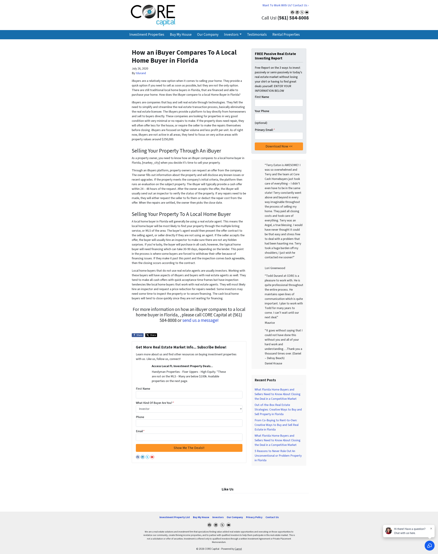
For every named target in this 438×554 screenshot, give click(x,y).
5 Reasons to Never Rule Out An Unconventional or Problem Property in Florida (278, 455)
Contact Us (272, 517)
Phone (140, 417)
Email (140, 431)
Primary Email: (265, 130)
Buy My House (181, 34)
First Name (143, 389)
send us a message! (200, 320)
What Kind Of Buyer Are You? (155, 403)
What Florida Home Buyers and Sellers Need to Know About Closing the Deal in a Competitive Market (277, 394)
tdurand (141, 73)
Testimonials (257, 34)
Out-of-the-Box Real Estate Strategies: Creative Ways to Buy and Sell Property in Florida (278, 409)
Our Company (207, 34)
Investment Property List (174, 517)
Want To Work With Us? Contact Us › (285, 5)
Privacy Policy (254, 517)
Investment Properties (146, 34)
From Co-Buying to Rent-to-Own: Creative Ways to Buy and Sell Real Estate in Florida (277, 425)
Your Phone (262, 111)
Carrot (238, 549)
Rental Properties (286, 34)
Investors (231, 34)
